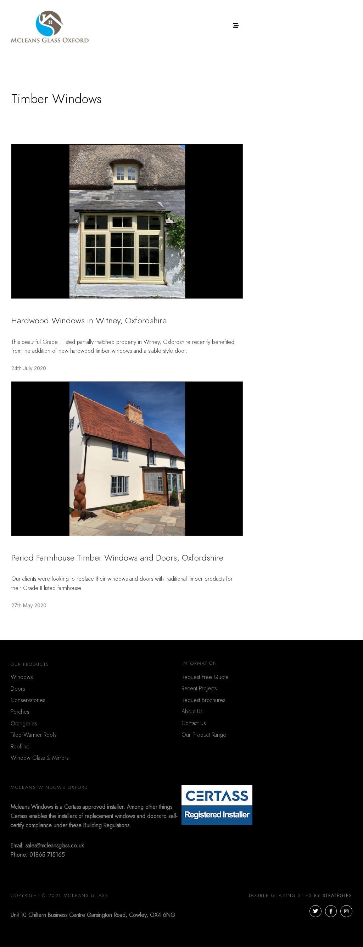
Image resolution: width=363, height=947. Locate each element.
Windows (22, 677)
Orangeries (24, 723)
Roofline (20, 747)
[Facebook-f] (331, 911)
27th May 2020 (28, 605)
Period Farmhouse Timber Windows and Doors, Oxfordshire (117, 558)
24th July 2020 (28, 368)
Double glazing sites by (300, 895)
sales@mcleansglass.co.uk (55, 845)
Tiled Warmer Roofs (33, 735)
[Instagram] (346, 911)
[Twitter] (315, 911)
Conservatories (28, 700)
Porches (20, 712)
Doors (18, 689)
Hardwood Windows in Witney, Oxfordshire (89, 321)
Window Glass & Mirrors (39, 758)
